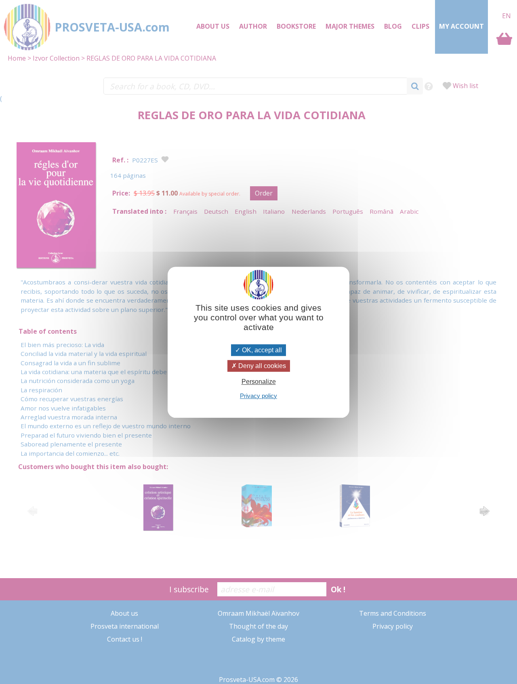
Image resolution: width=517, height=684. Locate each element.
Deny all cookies (261, 365)
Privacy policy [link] (258, 395)
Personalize (259, 381)
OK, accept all (261, 350)
